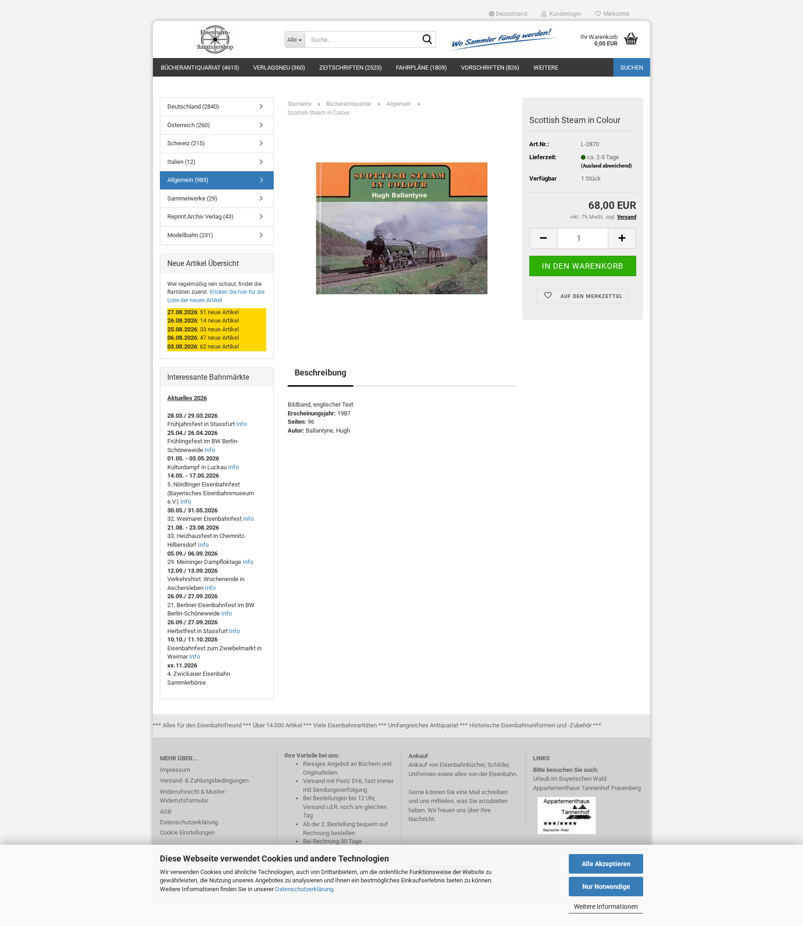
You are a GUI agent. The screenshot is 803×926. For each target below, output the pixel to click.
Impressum (175, 769)
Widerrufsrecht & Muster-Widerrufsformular (193, 796)
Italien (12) (181, 161)
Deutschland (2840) (193, 106)
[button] (508, 14)
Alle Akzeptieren (606, 864)
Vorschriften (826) (490, 67)
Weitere (545, 67)
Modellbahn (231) (190, 235)
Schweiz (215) (186, 143)
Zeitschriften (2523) (350, 67)
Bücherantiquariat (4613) (200, 67)
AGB (165, 811)
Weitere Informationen (606, 906)
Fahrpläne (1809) (421, 67)
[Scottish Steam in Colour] (401, 228)
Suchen (631, 67)
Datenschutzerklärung (304, 889)
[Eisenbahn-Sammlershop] (215, 39)
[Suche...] (427, 40)
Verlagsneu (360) (279, 67)
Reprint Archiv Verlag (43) (200, 216)
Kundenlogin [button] (563, 14)
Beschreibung (320, 372)
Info (241, 424)
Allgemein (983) (188, 179)
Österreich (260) (188, 125)
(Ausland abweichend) (606, 166)
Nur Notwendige (606, 886)
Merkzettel (615, 14)
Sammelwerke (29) (192, 198)
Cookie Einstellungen (187, 832)
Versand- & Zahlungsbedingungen (204, 780)
